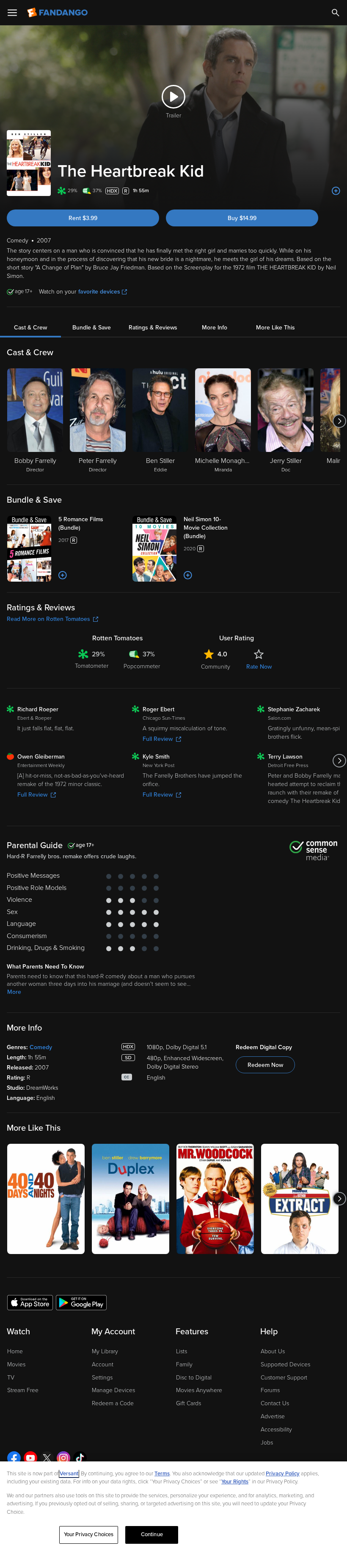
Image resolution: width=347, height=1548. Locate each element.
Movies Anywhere (199, 1390)
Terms (162, 1473)
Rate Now (259, 666)
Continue (152, 1534)
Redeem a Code (113, 1403)
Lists (181, 1351)
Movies (16, 1364)
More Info (214, 327)
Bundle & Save (91, 327)
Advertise (273, 1416)
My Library (105, 1351)
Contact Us (275, 1403)
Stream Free (23, 1390)
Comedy (41, 1047)
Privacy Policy (283, 1473)
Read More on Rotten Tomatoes (48, 619)
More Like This (275, 327)
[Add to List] (336, 191)
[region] (173, 1504)
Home (15, 1351)
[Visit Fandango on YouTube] (30, 1458)
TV (10, 1377)
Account (102, 1364)
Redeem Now (265, 1065)
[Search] (335, 12)
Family (184, 1364)
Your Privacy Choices (89, 1534)
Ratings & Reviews (153, 327)
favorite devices (99, 291)
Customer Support (284, 1377)
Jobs (267, 1442)
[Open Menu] (12, 12)
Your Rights (234, 1481)
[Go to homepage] (58, 12)
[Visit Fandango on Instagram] (63, 1458)
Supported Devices (285, 1364)
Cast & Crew (30, 327)
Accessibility (276, 1429)
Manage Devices (113, 1390)
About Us (273, 1351)
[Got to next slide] (339, 421)
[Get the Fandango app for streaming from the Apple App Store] (30, 1302)
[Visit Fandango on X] (47, 1458)
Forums (270, 1390)
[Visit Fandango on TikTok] (80, 1458)
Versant (69, 1473)
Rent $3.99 (83, 218)
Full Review (158, 739)
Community (215, 666)
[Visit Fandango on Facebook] (14, 1458)
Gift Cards (188, 1403)
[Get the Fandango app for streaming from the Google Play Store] (81, 1302)
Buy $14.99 (242, 218)
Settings (102, 1377)
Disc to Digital (194, 1377)
